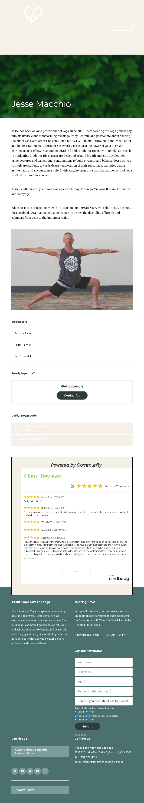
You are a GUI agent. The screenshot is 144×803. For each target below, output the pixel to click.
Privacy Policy (126, 735)
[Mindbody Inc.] (81, 734)
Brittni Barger (23, 344)
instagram (30, 771)
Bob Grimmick (23, 356)
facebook (14, 771)
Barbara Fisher (24, 333)
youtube (45, 771)
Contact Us (72, 395)
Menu (124, 27)
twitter (22, 771)
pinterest (37, 771)
